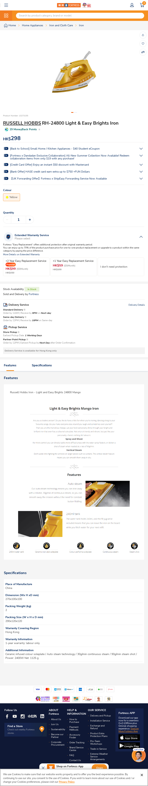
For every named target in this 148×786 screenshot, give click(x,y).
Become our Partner (57, 736)
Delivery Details (137, 304)
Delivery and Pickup (100, 715)
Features (10, 365)
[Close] (142, 775)
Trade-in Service (98, 748)
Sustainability (58, 729)
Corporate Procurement (57, 743)
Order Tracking (76, 742)
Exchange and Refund (97, 727)
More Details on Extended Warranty (21, 254)
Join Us (55, 724)
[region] (74, 777)
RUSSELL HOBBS (22, 123)
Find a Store (15, 726)
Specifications (42, 365)
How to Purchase (74, 721)
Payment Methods (73, 728)
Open (99, 768)
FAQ (71, 755)
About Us (56, 719)
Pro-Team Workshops (96, 742)
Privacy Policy (67, 782)
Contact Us (75, 760)
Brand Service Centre (76, 749)
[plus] (30, 219)
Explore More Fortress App (129, 730)
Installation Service (100, 720)
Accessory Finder (74, 736)
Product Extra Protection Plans (99, 735)
